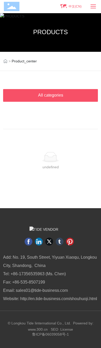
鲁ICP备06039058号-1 (50, 334)
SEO (54, 329)
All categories (50, 95)
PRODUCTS (50, 31)
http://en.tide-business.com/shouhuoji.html (58, 298)
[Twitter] (49, 241)
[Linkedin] (39, 241)
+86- (15, 274)
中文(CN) (75, 6)
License (66, 329)
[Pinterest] (70, 241)
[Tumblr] (59, 241)
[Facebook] (28, 241)
